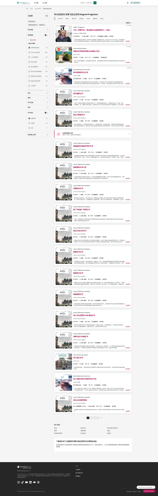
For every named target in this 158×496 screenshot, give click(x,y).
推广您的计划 (79, 473)
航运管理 (60, 18)
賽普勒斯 (83, 431)
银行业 (102, 18)
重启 (47, 15)
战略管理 (95, 18)
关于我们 (78, 469)
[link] (47, 9)
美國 (108, 431)
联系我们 (78, 476)
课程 (37, 3)
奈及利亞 (83, 433)
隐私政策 (135, 491)
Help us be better (149, 491)
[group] (94, 18)
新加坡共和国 (58, 433)
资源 (46, 3)
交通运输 (81, 18)
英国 (55, 428)
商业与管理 (33, 40)
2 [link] (91, 418)
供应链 (88, 18)
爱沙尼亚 (83, 428)
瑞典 (55, 431)
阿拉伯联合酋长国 (112, 428)
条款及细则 (129, 491)
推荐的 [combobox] (128, 23)
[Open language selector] (127, 2)
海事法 (67, 18)
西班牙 (109, 433)
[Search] (94, 2)
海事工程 (74, 18)
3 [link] (94, 418)
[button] (32, 21)
